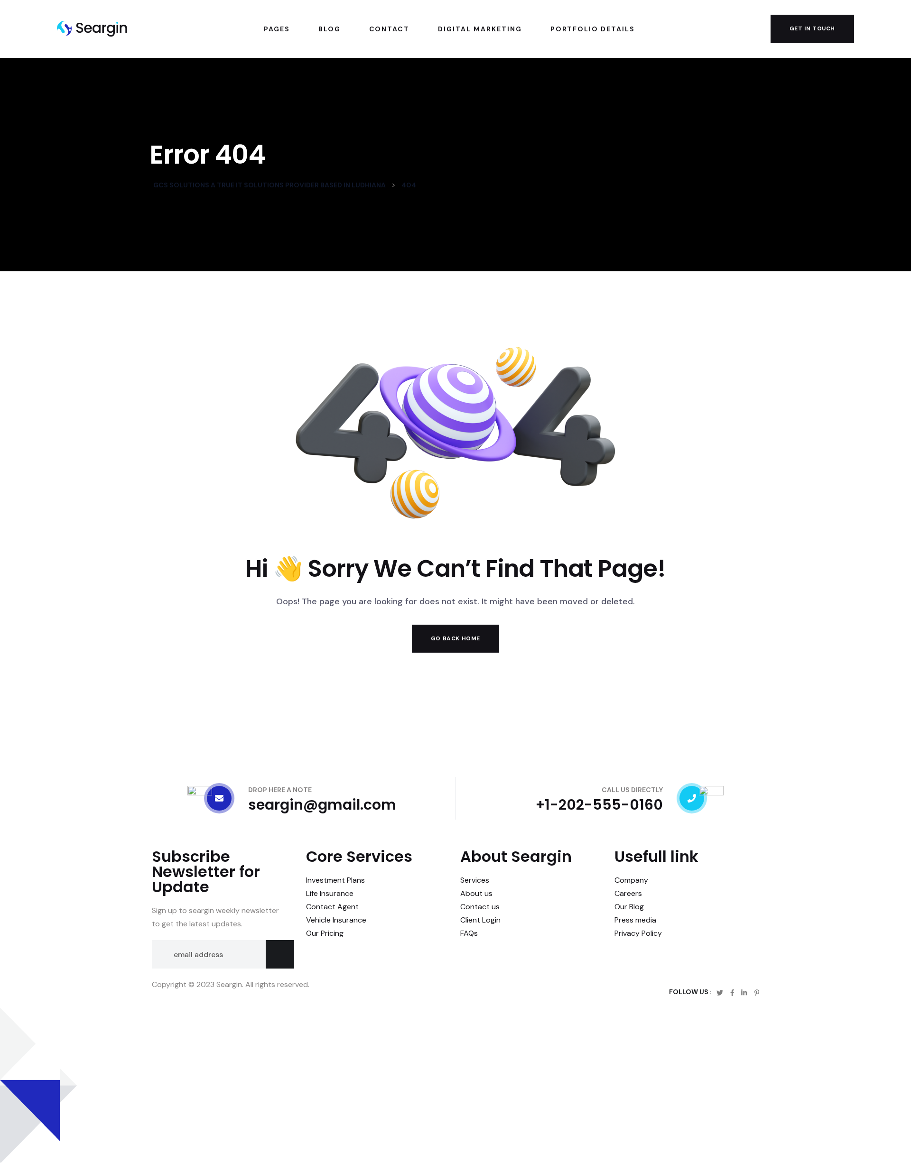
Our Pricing (325, 933)
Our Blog (629, 907)
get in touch (812, 28)
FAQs (469, 933)
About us (476, 893)
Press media (635, 920)
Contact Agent (332, 907)
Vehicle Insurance (336, 920)
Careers (628, 893)
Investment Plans (335, 880)
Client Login (480, 920)
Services (474, 880)
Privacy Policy (638, 933)
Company (631, 880)
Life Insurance (329, 893)
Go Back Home (455, 638)
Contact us (480, 907)
